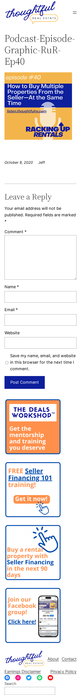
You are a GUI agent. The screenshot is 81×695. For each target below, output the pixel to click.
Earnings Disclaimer (22, 671)
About (53, 659)
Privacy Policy (63, 671)
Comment (15, 231)
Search (10, 683)
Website (12, 332)
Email (11, 309)
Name (11, 286)
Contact (69, 659)
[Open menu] (74, 12)
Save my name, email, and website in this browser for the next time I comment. (43, 362)
